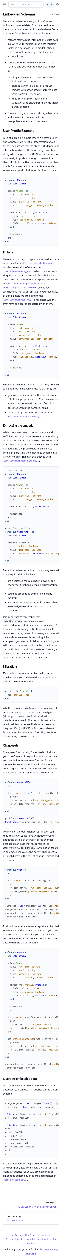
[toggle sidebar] (4, 4)
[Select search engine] (49, 5)
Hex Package (17, 1235)
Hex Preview (31, 1235)
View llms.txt (33, 1239)
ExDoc (18, 1249)
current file (45, 1235)
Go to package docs (15, 1239)
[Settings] (57, 4)
